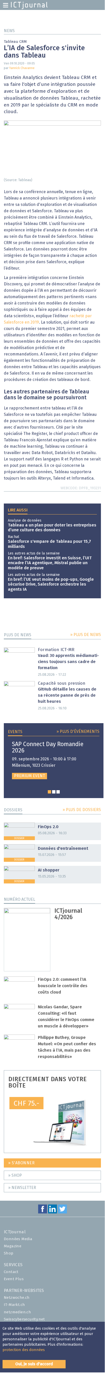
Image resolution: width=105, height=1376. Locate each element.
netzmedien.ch (17, 1312)
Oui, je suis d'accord (34, 1364)
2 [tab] (53, 791)
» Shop (15, 1175)
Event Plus (14, 1279)
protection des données (24, 1350)
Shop (8, 1253)
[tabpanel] (54, 760)
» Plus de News (85, 635)
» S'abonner (21, 1163)
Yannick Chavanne (22, 68)
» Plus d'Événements (77, 732)
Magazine (12, 1246)
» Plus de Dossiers (82, 810)
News (9, 31)
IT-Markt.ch (14, 1305)
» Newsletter (22, 1188)
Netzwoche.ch (17, 1298)
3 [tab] (58, 791)
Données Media (18, 1239)
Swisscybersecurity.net (24, 1319)
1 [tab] (49, 791)
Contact (11, 1272)
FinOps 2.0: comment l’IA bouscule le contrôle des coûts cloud (62, 986)
